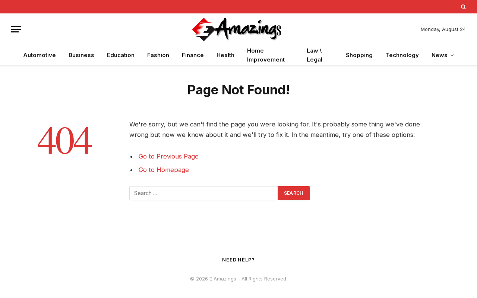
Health (225, 55)
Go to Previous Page (169, 156)
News (440, 55)
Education (121, 55)
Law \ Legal (314, 55)
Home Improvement (266, 55)
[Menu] (16, 29)
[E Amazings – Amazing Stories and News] (238, 29)
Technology (402, 55)
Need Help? (238, 260)
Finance (193, 55)
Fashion (158, 55)
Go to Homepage (164, 169)
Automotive (39, 55)
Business (81, 55)
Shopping (359, 55)
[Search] (462, 6)
